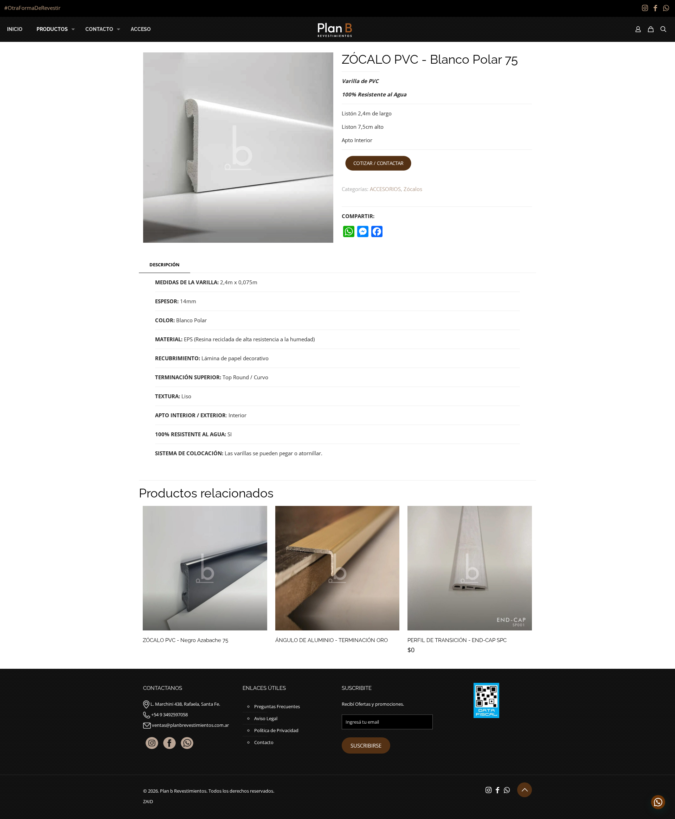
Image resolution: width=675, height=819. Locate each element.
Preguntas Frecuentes (277, 706)
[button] (658, 802)
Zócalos (413, 188)
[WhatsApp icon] (665, 8)
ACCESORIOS (385, 188)
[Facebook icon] (655, 8)
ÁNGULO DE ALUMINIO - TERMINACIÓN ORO (331, 640)
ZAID (148, 801)
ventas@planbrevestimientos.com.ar (190, 725)
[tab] (164, 265)
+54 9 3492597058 (169, 714)
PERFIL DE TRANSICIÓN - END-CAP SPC (457, 640)
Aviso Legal (265, 718)
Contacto (264, 742)
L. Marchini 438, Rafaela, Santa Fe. (185, 704)
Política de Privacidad (276, 730)
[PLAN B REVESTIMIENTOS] (335, 29)
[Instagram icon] (644, 8)
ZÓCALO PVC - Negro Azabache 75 (185, 640)
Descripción (164, 264)
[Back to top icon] (524, 789)
